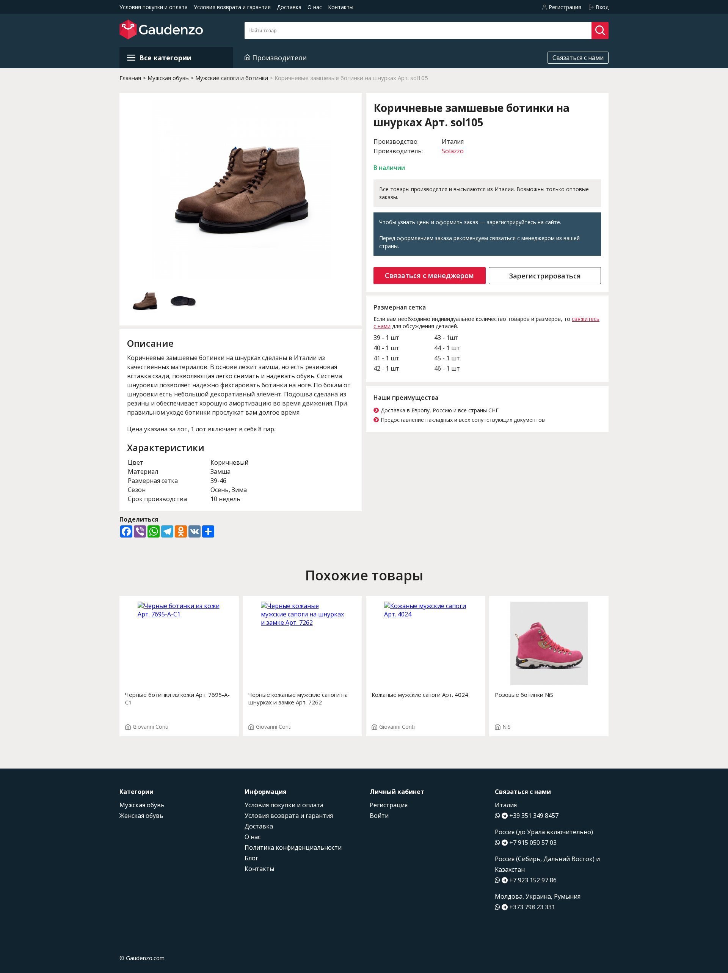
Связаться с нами (578, 57)
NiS (506, 726)
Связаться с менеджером (429, 275)
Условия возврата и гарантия (232, 7)
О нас (315, 7)
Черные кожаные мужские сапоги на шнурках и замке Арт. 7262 (298, 698)
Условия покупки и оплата (153, 7)
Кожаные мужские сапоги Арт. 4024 (420, 694)
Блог (251, 858)
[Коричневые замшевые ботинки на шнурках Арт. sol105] (241, 190)
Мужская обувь (142, 805)
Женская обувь (141, 815)
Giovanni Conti (150, 726)
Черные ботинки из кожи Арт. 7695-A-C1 (177, 698)
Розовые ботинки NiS (524, 694)
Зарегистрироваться (545, 275)
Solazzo (453, 151)
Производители (279, 57)
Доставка (289, 7)
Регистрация (389, 805)
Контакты (340, 7)
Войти (379, 815)
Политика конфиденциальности (293, 847)
